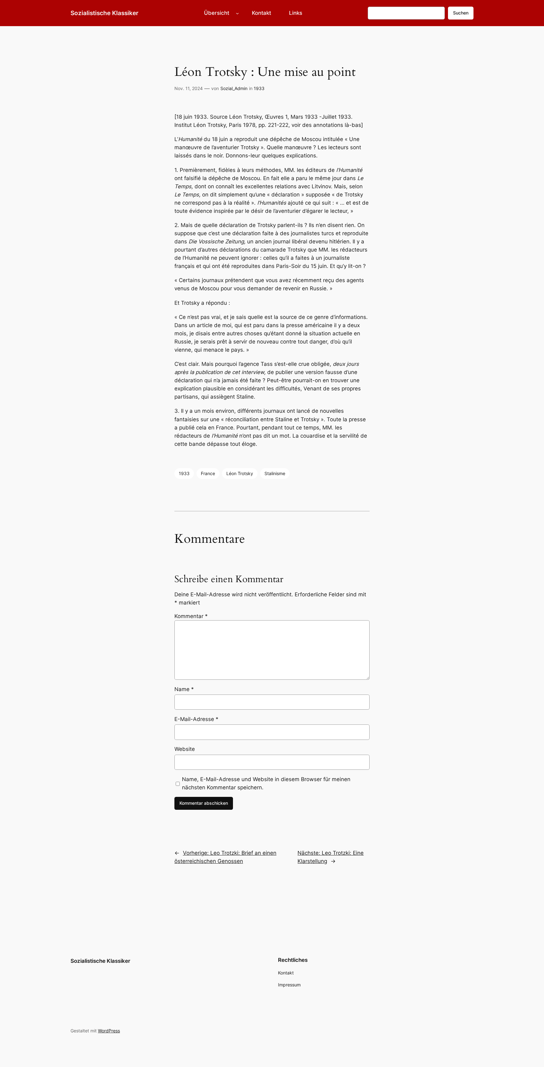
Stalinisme (274, 473)
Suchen (460, 12)
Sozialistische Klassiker (105, 13)
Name (184, 689)
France (208, 473)
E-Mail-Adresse (196, 719)
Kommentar (191, 616)
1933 (259, 88)
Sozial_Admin (233, 88)
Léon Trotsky (239, 473)
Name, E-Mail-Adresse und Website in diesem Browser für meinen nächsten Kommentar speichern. (266, 783)
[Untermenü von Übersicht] (237, 12)
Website (184, 749)
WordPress (109, 1030)
